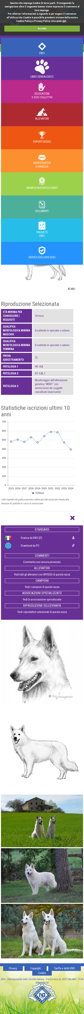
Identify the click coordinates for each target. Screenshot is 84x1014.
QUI (64, 21)
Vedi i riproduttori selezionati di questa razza (42, 612)
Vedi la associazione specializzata (42, 599)
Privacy (13, 968)
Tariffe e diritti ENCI (64, 968)
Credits (42, 973)
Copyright (35, 968)
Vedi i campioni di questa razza (42, 587)
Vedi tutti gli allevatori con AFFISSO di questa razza (42, 574)
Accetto (42, 28)
